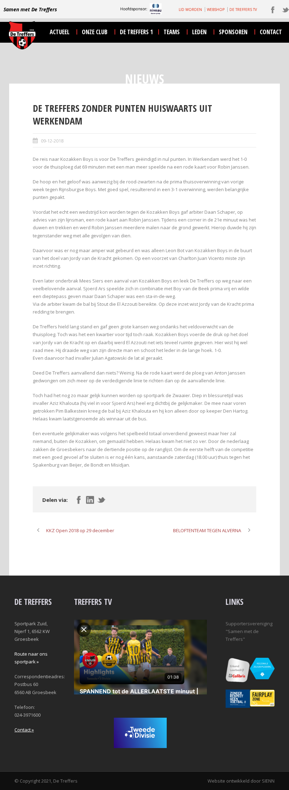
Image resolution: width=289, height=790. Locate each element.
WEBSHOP (216, 9)
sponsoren (233, 32)
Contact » (24, 730)
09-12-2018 (52, 141)
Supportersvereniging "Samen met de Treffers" (249, 631)
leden (199, 32)
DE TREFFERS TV (243, 9)
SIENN (268, 781)
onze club (94, 32)
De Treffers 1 (136, 32)
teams (172, 32)
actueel (59, 32)
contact (271, 32)
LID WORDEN (190, 9)
